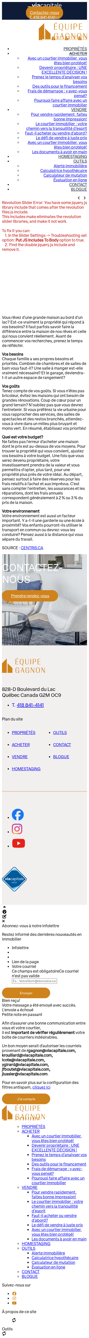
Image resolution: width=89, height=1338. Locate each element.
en (57, 17)
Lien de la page (25, 962)
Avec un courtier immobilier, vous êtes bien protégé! (57, 60)
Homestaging (72, 156)
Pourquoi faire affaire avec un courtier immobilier (60, 102)
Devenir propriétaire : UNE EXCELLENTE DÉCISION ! (63, 70)
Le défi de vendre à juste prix (61, 138)
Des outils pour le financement (59, 86)
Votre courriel (24, 966)
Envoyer (26, 993)
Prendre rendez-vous (30, 596)
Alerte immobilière (70, 166)
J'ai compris (26, 1099)
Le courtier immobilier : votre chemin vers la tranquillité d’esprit (56, 126)
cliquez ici (41, 1087)
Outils (80, 161)
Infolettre (20, 947)
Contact (78, 184)
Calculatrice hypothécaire (63, 170)
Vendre (79, 109)
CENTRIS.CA (32, 548)
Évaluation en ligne (70, 180)
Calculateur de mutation (65, 175)
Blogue (79, 189)
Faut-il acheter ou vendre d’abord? (56, 133)
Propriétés (75, 49)
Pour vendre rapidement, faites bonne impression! (59, 116)
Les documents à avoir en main (59, 152)
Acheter (78, 53)
